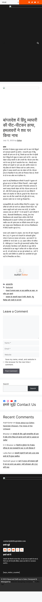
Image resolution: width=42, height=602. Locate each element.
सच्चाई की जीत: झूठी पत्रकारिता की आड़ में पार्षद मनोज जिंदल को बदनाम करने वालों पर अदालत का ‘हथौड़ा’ (21, 437)
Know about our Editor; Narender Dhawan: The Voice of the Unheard (19, 426)
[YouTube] (11, 401)
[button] (4, 43)
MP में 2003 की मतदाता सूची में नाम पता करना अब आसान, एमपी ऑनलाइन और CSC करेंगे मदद (20, 464)
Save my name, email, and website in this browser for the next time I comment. (20, 362)
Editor (25, 275)
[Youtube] (35, 2)
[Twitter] (32, 2)
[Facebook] (29, 2)
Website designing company (22, 582)
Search (6, 384)
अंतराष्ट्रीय (9, 284)
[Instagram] (8, 401)
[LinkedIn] (15, 401)
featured (9, 287)
